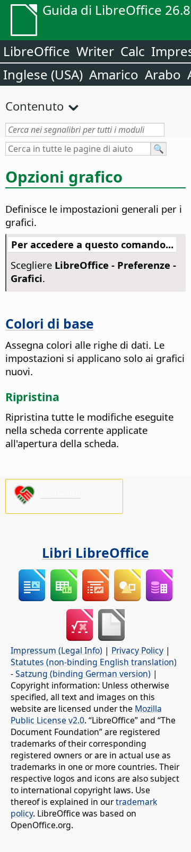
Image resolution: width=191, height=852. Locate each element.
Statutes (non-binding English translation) (94, 662)
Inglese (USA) (43, 74)
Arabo (163, 74)
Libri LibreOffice (95, 552)
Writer (95, 51)
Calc (132, 51)
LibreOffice (36, 51)
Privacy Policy (137, 650)
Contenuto (34, 106)
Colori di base (49, 323)
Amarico (113, 74)
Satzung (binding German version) (83, 673)
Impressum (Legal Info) (56, 650)
